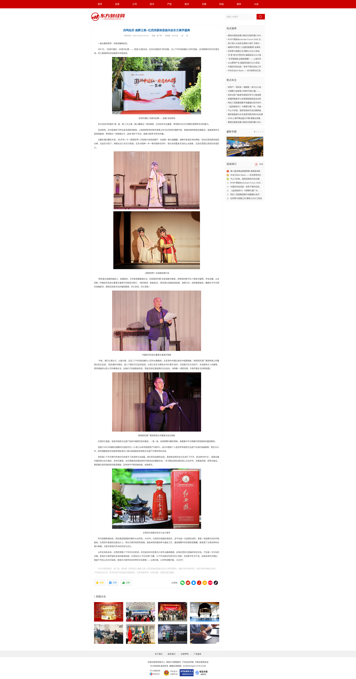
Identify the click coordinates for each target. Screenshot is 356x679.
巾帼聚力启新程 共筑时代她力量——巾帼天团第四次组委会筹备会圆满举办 (260, 91)
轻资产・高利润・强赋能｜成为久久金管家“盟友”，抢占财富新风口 (257, 87)
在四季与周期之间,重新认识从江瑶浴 (244, 51)
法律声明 (184, 654)
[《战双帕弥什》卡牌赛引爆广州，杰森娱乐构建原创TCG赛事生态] (172, 634)
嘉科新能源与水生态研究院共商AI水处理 (245, 114)
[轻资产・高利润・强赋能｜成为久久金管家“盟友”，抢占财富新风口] (108, 612)
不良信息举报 (188, 662)
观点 (187, 4)
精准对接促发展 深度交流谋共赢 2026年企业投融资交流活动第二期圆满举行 (261, 35)
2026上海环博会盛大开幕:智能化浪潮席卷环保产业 (250, 118)
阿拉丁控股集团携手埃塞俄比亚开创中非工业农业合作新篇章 (254, 103)
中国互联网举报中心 (156, 662)
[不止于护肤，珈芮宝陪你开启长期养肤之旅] (204, 634)
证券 (117, 4)
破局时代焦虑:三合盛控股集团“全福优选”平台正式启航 (251, 47)
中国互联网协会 (201, 662)
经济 (152, 4)
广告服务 (197, 654)
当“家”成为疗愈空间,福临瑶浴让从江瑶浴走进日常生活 (251, 55)
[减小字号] (188, 35)
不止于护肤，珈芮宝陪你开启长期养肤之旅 (246, 110)
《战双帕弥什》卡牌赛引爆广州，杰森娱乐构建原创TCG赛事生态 (256, 106)
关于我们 (159, 654)
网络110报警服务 (173, 662)
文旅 (204, 4)
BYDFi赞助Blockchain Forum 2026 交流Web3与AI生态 (251, 39)
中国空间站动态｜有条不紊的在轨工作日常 (246, 67)
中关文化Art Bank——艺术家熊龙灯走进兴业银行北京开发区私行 (256, 70)
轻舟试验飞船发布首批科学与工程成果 (244, 95)
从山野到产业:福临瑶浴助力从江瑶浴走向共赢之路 (249, 63)
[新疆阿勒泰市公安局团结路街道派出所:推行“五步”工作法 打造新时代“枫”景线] (108, 634)
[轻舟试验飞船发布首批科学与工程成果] (204, 612)
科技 (221, 4)
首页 (100, 4)
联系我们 (171, 654)
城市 (239, 4)
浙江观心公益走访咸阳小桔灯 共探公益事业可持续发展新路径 (254, 43)
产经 (169, 4)
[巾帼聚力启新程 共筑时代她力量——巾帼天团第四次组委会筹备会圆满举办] (172, 612)
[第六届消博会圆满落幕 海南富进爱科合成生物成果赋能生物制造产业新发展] (140, 612)
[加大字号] (183, 35)
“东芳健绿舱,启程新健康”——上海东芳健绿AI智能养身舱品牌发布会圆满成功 (261, 59)
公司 (134, 4)
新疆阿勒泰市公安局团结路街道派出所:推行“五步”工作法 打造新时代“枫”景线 (261, 99)
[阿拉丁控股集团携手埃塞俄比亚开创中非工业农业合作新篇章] (140, 634)
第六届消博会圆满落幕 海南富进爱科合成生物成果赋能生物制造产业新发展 (262, 171)
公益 (256, 4)
